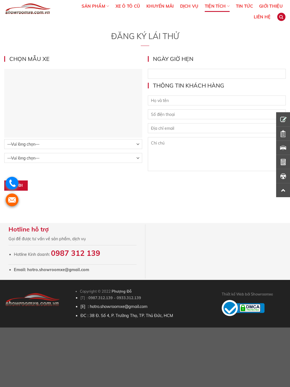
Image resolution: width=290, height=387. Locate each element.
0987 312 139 (75, 253)
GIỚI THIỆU (271, 6)
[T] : (84, 297)
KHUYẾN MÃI (160, 6)
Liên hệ (262, 17)
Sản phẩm (93, 6)
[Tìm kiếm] (281, 17)
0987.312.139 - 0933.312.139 (114, 297)
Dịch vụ (189, 6)
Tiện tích (215, 6)
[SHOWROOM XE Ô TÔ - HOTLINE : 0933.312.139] (31, 11)
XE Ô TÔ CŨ (128, 6)
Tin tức (244, 6)
